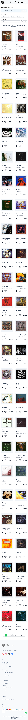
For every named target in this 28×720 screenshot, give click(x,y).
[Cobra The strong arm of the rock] (21, 374)
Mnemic (18, 165)
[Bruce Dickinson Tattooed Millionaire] (7, 229)
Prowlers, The (20, 528)
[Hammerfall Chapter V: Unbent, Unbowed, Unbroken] (21, 132)
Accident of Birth (19, 215)
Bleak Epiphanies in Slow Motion (21, 554)
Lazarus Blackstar (21, 576)
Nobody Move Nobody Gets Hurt (21, 433)
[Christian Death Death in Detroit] (21, 447)
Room (17, 431)
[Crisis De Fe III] (21, 592)
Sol (16, 312)
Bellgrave (4, 455)
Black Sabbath (6, 189)
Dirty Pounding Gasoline (7, 554)
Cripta (3, 625)
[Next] (24, 635)
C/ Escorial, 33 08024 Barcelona (7, 663)
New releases (5, 683)
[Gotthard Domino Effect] (7, 132)
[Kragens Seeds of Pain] (21, 471)
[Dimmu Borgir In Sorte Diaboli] (21, 108)
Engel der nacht (19, 360)
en (12, 2)
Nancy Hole (5, 431)
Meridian (4, 118)
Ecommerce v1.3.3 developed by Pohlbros (18, 717)
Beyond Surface (6, 600)
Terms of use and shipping (8, 699)
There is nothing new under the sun (7, 384)
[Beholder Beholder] (7, 326)
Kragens (18, 480)
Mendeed (4, 165)
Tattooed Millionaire (6, 239)
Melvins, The (5, 93)
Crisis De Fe (19, 600)
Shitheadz (5, 552)
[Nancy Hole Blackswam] (7, 422)
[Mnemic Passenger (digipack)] (21, 157)
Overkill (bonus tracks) (7, 264)
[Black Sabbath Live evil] (7, 181)
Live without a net (20, 70)
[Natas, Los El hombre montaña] (7, 567)
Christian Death (20, 455)
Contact (4, 690)
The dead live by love (6, 167)
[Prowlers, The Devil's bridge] (21, 519)
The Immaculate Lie (20, 505)
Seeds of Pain (19, 481)
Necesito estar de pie (6, 626)
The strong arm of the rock (21, 384)
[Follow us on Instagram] (6, 653)
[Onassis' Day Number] (7, 495)
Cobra (17, 383)
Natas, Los (5, 576)
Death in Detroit (19, 457)
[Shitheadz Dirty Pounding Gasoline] (7, 543)
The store (4, 689)
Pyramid (18, 504)
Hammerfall (19, 141)
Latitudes (18, 552)
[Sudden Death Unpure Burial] (7, 519)
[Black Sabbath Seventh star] (7, 205)
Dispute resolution (6, 704)
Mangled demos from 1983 (7, 94)
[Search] (15, 2)
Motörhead (5, 262)
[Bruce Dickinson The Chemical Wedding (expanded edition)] (21, 229)
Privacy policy (5, 701)
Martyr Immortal (5, 360)
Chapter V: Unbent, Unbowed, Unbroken (21, 143)
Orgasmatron (19, 264)
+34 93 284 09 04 (8, 666)
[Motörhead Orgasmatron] (21, 253)
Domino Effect (5, 143)
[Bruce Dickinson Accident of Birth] (21, 205)
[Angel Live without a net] (21, 60)
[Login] (18, 2)
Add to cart (5, 49)
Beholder (18, 310)
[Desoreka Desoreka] (7, 36)
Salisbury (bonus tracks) (21, 288)
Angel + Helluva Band (6, 70)
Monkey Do (19, 407)
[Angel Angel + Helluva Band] (7, 60)
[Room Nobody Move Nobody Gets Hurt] (21, 422)
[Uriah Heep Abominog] (7, 302)
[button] (11, 2)
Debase (18, 625)
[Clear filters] (23, 16)
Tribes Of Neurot (7, 117)
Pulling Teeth (5, 359)
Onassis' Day (5, 504)
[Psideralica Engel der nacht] (21, 350)
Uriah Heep (19, 286)
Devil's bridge (19, 529)
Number (3, 505)
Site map (4, 706)
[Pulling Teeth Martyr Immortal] (7, 350)
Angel (3, 69)
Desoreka (4, 44)
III (16, 602)
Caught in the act (20, 46)
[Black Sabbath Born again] (21, 181)
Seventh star (4, 215)
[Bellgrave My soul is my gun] (7, 447)
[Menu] (25, 2)
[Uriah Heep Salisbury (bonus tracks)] (21, 277)
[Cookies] (25, 713)
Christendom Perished (21, 94)
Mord (17, 93)
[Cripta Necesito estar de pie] (7, 616)
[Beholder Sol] (21, 302)
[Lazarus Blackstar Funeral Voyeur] (21, 567)
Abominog (4, 312)
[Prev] (4, 635)
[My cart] (22, 2)
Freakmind (5, 407)
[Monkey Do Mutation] (21, 398)
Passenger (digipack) (20, 167)
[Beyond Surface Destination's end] (7, 592)
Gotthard (4, 141)
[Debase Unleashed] (21, 616)
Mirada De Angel (21, 335)
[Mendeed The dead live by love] (7, 157)
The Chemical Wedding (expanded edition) (21, 239)
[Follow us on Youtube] (3, 653)
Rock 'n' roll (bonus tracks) (7, 288)
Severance (4, 481)
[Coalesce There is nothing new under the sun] (7, 374)
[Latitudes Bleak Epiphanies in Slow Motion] (21, 543)
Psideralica (19, 359)
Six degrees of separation (7, 409)
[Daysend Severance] (7, 471)
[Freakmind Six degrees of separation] (7, 398)
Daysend (4, 480)
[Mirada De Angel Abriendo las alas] (21, 326)
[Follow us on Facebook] (12, 653)
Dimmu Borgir (20, 117)
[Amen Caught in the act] (21, 36)
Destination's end (5, 602)
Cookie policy (5, 702)
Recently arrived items (7, 687)
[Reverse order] (21, 21)
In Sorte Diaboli (19, 118)
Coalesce (4, 383)
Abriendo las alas (20, 336)
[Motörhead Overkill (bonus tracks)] (7, 253)
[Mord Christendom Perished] (21, 84)
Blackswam (4, 433)
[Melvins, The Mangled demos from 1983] (7, 84)
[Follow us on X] (9, 653)
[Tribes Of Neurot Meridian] (7, 108)
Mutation (18, 409)
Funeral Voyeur (19, 578)
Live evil (3, 191)
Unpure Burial (5, 529)
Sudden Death (6, 528)
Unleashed (18, 626)
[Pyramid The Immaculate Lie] (21, 495)
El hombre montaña (6, 578)
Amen (17, 44)
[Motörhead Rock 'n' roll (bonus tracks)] (7, 277)
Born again (18, 191)
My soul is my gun (6, 457)
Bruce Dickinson (21, 214)
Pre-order (4, 685)
